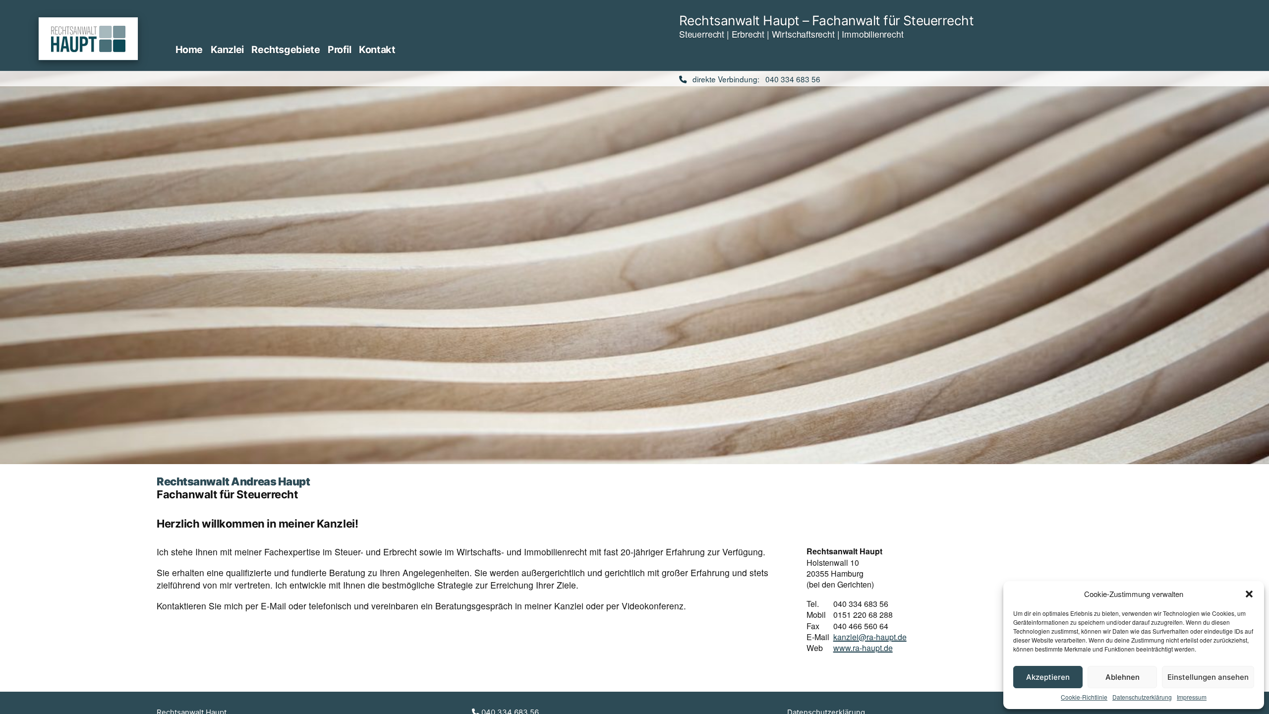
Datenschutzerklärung (1142, 697)
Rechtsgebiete (285, 50)
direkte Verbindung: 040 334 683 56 (753, 78)
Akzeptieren (1048, 677)
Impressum (1192, 697)
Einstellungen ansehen (1208, 677)
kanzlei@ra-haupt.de (870, 637)
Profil (339, 50)
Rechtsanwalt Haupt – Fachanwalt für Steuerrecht (826, 20)
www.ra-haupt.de (863, 648)
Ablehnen (1122, 677)
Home (189, 50)
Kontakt (377, 50)
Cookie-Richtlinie (1084, 697)
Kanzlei (227, 50)
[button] (1249, 594)
